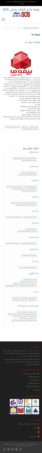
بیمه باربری (36, 390)
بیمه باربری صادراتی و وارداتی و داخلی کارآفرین (24, 284)
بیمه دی (35, 211)
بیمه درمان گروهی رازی (30, 229)
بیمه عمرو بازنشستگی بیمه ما (12, 127)
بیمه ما (35, 291)
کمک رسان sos (33, 2)
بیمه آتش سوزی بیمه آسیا (18, 189)
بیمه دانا (35, 261)
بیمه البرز (35, 196)
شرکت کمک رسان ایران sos (31, 28)
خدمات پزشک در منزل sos (31, 373)
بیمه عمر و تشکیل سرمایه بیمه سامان (27, 175)
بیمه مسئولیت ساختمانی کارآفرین (28, 282)
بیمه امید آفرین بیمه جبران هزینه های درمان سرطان (23, 203)
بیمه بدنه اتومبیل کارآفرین (11, 286)
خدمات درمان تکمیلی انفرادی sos (19, 2)
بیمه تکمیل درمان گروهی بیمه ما (30, 129)
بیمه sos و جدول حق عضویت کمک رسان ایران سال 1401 (22, 314)
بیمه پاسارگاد (33, 152)
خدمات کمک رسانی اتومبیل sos (28, 318)
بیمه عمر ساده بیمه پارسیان (12, 243)
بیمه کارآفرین (33, 273)
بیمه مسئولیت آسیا (31, 189)
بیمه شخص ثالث (34, 380)
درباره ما (8, 2)
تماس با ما (21, 4)
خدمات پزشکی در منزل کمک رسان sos (26, 312)
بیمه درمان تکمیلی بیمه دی (29, 217)
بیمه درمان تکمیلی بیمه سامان (29, 173)
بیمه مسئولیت (24, 127)
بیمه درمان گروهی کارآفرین (29, 280)
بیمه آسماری (33, 249)
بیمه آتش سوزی (34, 127)
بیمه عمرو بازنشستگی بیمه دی (13, 217)
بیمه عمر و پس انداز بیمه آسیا (29, 191)
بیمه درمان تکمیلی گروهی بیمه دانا (27, 267)
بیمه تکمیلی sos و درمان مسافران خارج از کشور (24, 158)
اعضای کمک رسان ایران (33, 351)
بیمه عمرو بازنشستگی (33, 377)
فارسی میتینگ (13, 446)
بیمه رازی (35, 223)
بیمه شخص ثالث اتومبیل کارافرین (28, 286)
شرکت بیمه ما (32, 42)
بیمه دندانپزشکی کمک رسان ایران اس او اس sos (24, 320)
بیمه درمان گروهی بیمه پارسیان (28, 243)
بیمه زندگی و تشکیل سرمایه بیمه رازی (27, 231)
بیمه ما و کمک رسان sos (21, 9)
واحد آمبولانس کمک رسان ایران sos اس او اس (24, 316)
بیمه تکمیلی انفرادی (34, 383)
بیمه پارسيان (33, 237)
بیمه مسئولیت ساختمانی (32, 386)
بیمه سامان (34, 166)
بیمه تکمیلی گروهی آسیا (30, 187)
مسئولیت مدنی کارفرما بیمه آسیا (15, 187)
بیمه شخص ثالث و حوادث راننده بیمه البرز (26, 205)
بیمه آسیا (35, 180)
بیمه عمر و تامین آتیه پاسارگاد (29, 160)
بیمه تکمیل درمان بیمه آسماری (29, 255)
